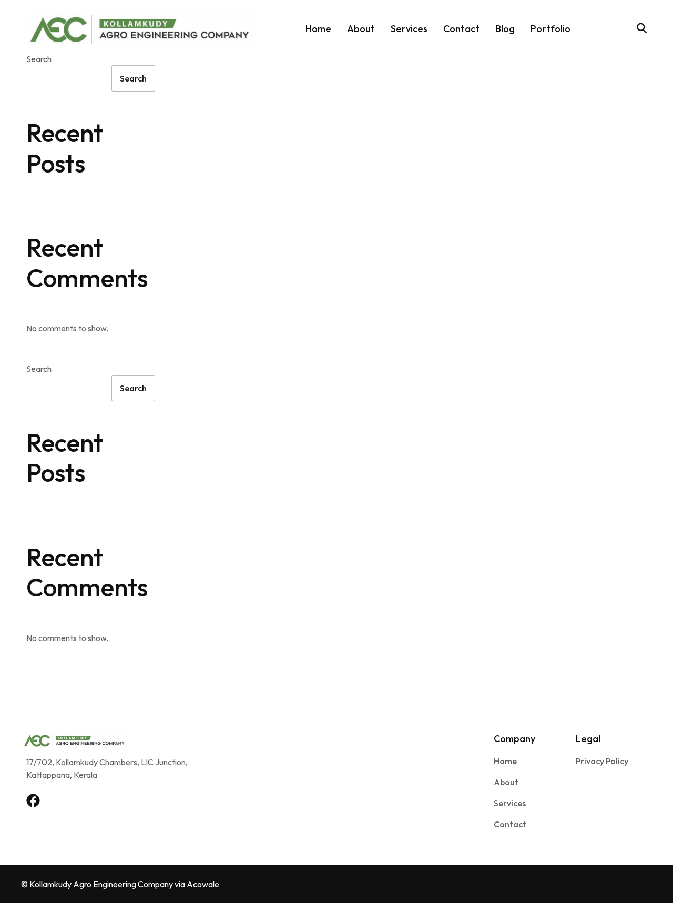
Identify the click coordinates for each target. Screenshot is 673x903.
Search (39, 59)
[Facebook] (33, 800)
